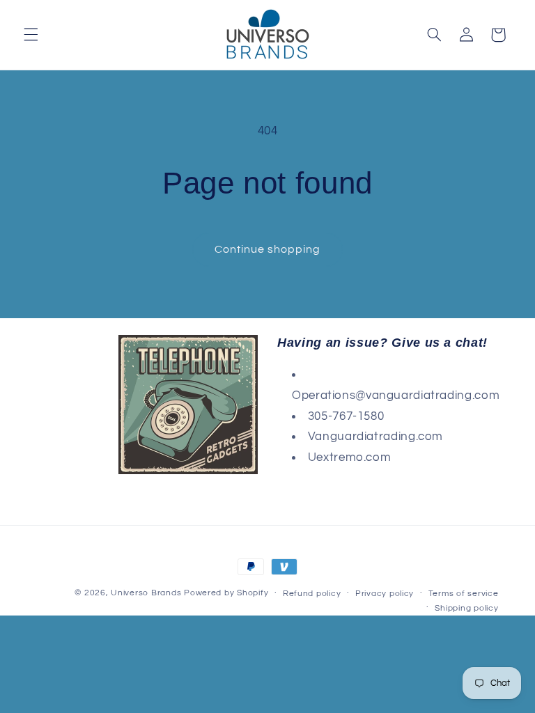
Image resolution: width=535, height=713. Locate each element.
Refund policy (312, 593)
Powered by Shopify (226, 593)
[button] (31, 35)
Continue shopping (268, 249)
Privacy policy (384, 593)
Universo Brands (146, 593)
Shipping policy (466, 608)
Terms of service (463, 593)
